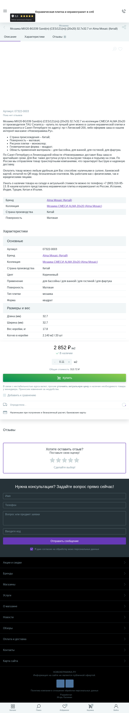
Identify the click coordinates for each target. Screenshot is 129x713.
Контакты (9, 650)
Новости (8, 617)
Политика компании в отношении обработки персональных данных (64, 690)
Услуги (7, 595)
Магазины (9, 584)
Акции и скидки (12, 562)
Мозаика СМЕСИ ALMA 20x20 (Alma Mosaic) (74, 206)
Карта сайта (10, 661)
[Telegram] (70, 684)
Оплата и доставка (14, 639)
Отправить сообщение (65, 541)
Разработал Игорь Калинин (64, 696)
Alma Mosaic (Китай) (59, 200)
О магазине (10, 606)
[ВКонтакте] (60, 684)
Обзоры (8, 628)
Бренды (8, 573)
